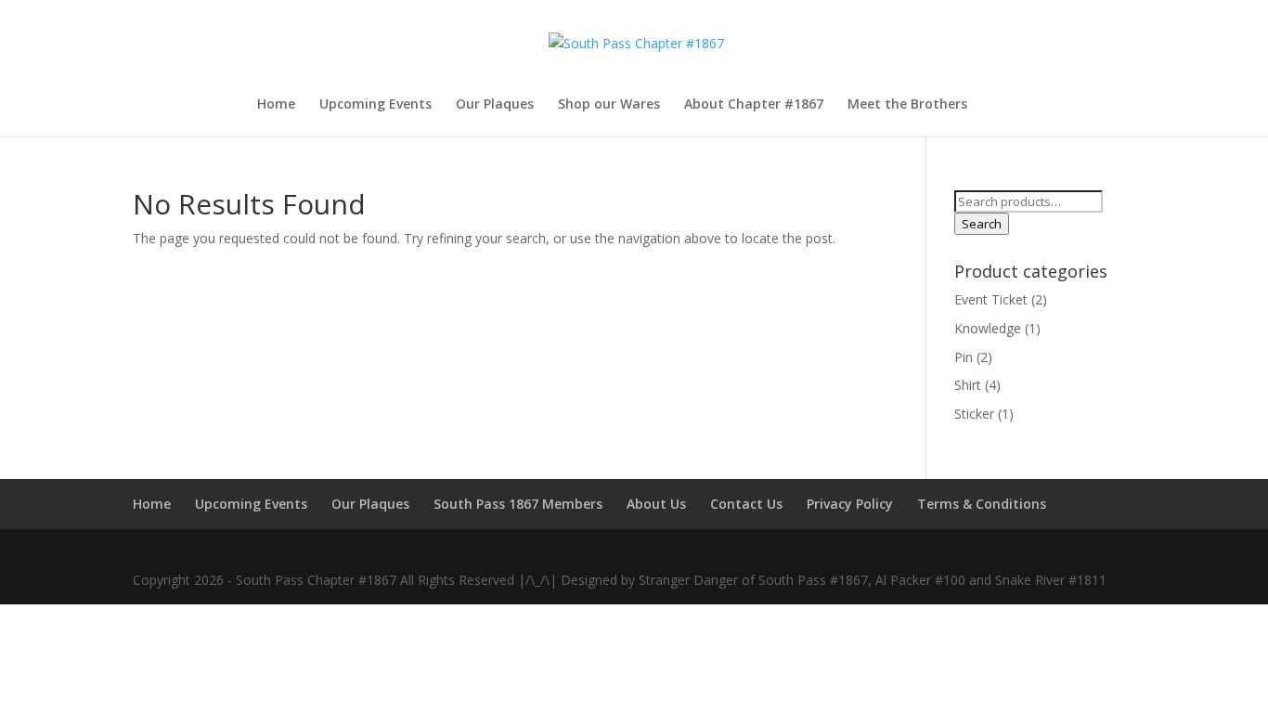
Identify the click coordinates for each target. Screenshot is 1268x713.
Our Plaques (495, 104)
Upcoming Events (375, 104)
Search (982, 223)
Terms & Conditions (981, 503)
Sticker (974, 413)
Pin (963, 357)
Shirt (967, 385)
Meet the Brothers (907, 104)
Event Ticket (991, 299)
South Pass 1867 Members (517, 503)
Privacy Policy (850, 503)
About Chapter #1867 (753, 104)
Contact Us (746, 503)
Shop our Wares (609, 104)
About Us (656, 503)
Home (276, 104)
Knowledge (987, 328)
